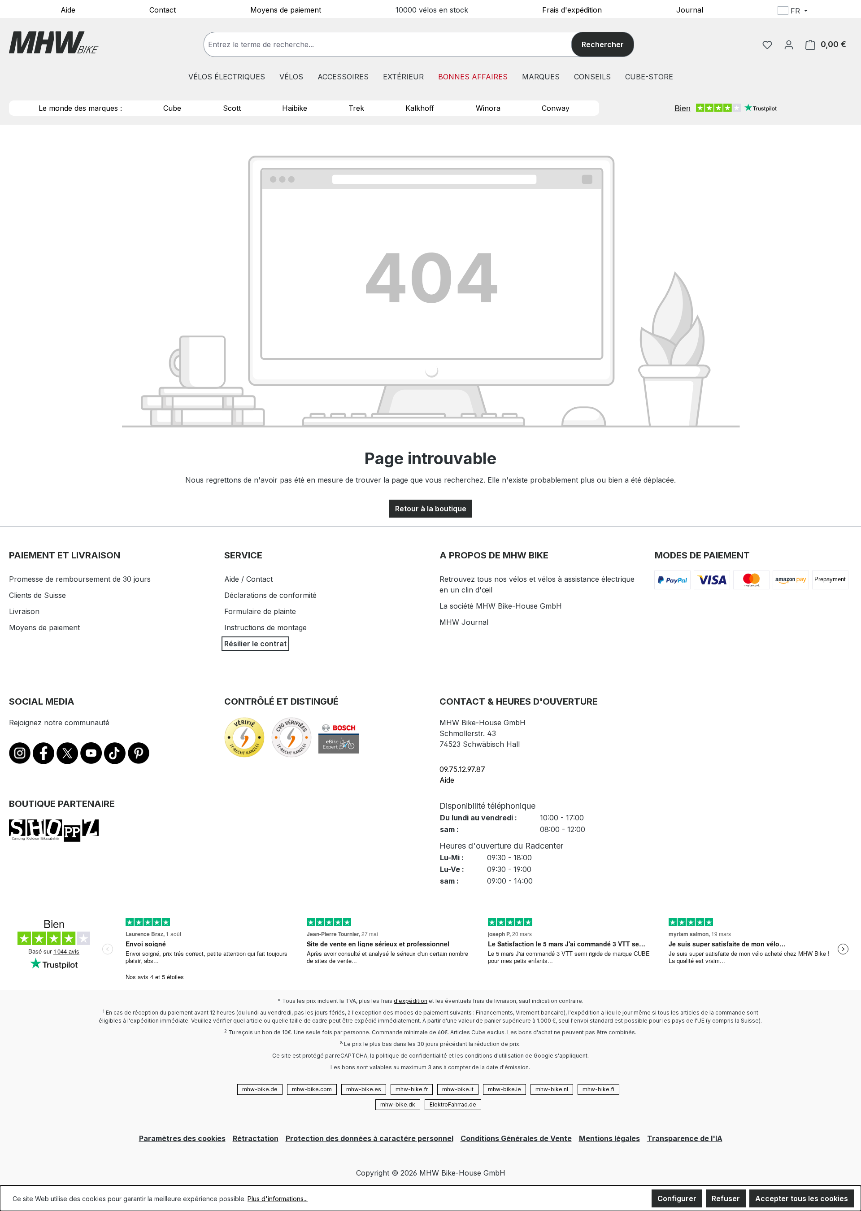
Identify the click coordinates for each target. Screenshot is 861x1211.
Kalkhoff (419, 108)
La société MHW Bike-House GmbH (500, 605)
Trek (356, 108)
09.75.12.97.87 (462, 769)
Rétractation (255, 1138)
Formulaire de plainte (260, 611)
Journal (689, 9)
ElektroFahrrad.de (453, 1104)
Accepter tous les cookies (801, 1198)
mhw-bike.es (363, 1089)
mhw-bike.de (260, 1089)
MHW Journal (463, 622)
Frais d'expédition (572, 9)
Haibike (294, 108)
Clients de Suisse (37, 595)
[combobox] (397, 44)
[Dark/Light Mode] (852, 12)
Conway (556, 108)
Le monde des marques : (80, 108)
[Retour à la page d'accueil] (54, 42)
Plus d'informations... (278, 1198)
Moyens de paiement (285, 9)
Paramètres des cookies (182, 1138)
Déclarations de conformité (270, 595)
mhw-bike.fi (598, 1089)
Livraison (24, 611)
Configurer (676, 1198)
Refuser (726, 1198)
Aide (68, 9)
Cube (172, 108)
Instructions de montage (265, 627)
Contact (162, 9)
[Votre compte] (789, 44)
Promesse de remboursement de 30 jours (80, 579)
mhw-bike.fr (412, 1089)
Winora (488, 108)
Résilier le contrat (255, 643)
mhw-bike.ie (504, 1089)
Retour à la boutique (430, 508)
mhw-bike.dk (397, 1104)
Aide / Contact (248, 579)
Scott (232, 108)
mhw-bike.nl (551, 1089)
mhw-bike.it (458, 1089)
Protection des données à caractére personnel (369, 1138)
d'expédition (410, 1001)
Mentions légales (609, 1138)
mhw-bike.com (312, 1089)
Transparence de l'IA (684, 1138)
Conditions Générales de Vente (516, 1138)
